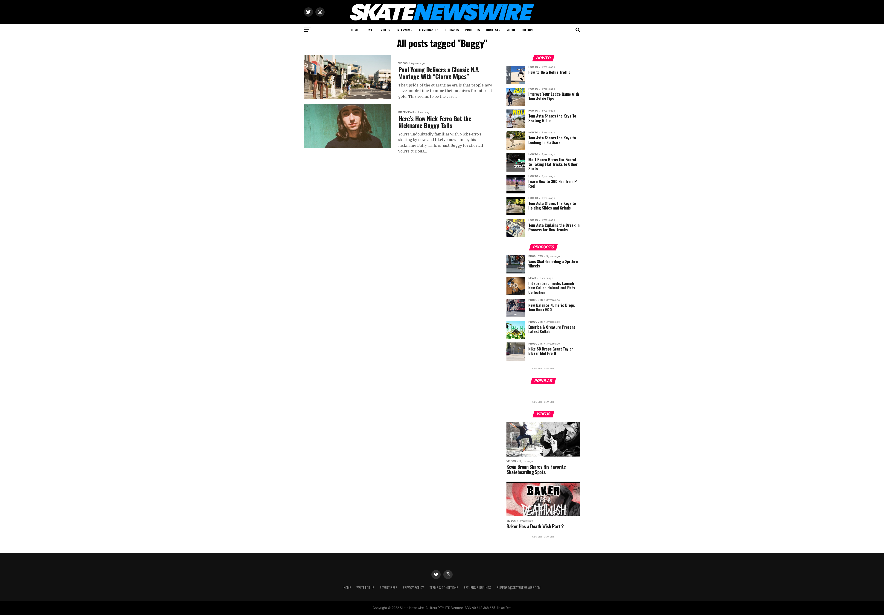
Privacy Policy (413, 587)
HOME (354, 29)
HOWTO (369, 29)
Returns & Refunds (477, 587)
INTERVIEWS (404, 29)
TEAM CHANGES (428, 29)
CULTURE (527, 29)
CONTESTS (493, 29)
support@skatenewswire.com (519, 587)
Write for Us (365, 587)
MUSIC (510, 29)
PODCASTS (452, 29)
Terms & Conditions (443, 587)
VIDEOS (385, 29)
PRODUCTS (472, 29)
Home (347, 587)
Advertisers (388, 587)
